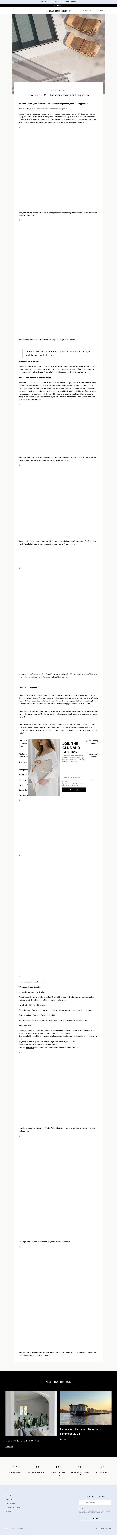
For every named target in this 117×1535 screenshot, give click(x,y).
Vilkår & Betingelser (13, 1507)
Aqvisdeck (30, 1047)
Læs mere (9, 1446)
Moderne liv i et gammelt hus (22, 1441)
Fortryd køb (9, 1500)
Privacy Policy (10, 1504)
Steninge (42, 992)
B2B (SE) (8, 1511)
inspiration (58, 90)
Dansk (100, 10)
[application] (58, 556)
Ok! (82, 1509)
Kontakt (8, 1496)
